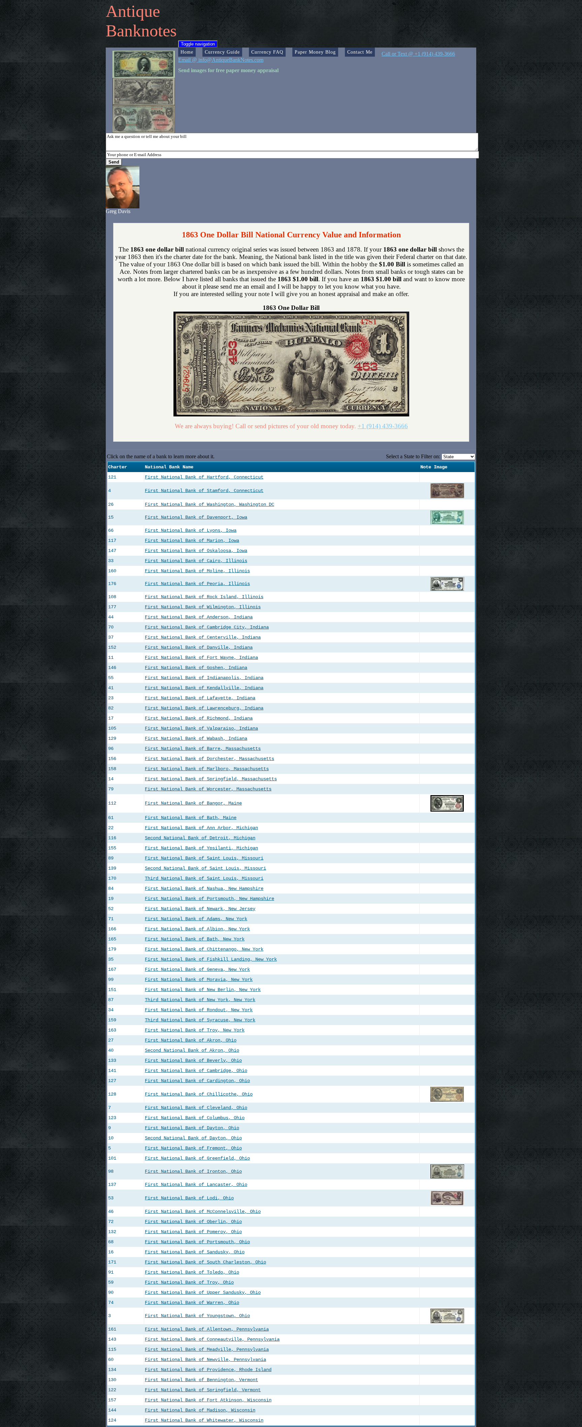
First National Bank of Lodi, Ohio (189, 1198)
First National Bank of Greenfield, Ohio (197, 1158)
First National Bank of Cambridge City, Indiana (207, 627)
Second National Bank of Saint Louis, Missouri (205, 868)
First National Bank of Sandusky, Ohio (195, 1252)
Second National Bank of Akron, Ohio (192, 1050)
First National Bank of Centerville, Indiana (203, 637)
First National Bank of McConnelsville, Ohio (203, 1211)
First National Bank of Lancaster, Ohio (196, 1184)
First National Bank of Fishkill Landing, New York (211, 959)
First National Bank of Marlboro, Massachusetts (207, 768)
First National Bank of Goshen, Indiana (196, 667)
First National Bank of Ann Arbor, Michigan (201, 828)
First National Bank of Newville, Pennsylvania (205, 1359)
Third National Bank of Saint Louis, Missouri (204, 878)
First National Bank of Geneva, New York (197, 969)
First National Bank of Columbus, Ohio (195, 1117)
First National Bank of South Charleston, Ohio (205, 1262)
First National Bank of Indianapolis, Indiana (204, 677)
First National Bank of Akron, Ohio (190, 1040)
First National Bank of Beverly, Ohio (193, 1060)
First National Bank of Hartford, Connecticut (204, 477)
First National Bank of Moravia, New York (199, 979)
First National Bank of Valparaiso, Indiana (201, 728)
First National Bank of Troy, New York (195, 1030)
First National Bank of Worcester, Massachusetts (208, 789)
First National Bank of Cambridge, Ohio (196, 1070)
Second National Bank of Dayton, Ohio (193, 1138)
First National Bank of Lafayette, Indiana (200, 698)
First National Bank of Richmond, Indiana (199, 718)
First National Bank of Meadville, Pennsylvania (207, 1349)
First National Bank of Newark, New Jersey (200, 908)
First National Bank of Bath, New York (195, 939)
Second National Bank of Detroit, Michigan (200, 838)
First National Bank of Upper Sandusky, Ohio (203, 1292)
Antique (133, 11)
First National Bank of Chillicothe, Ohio (199, 1094)
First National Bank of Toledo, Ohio (192, 1272)
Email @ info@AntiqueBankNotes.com (220, 60)
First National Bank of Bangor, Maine (193, 803)
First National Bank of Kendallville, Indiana (204, 688)
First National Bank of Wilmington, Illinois (203, 607)
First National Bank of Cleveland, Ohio (196, 1107)
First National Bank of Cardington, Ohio (197, 1080)
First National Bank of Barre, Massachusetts (203, 748)
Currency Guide (222, 52)
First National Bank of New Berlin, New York (203, 989)
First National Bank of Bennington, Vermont (201, 1379)
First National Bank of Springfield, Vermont (203, 1390)
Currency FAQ (267, 52)
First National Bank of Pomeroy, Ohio (193, 1231)
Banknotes (141, 30)
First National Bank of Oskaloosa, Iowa (196, 550)
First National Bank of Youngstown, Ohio (197, 1315)
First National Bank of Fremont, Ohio (193, 1148)
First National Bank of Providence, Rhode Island (208, 1369)
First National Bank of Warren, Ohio (192, 1302)
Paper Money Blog (315, 52)
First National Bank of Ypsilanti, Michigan (201, 848)
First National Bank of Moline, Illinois (197, 571)
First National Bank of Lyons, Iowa (190, 530)
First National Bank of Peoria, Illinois (197, 583)
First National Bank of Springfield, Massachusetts (211, 779)
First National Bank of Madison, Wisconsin (200, 1410)
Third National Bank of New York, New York (200, 999)
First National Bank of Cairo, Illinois (196, 560)
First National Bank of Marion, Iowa (192, 540)
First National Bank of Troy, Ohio (189, 1282)
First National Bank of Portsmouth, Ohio (197, 1242)
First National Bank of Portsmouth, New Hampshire (209, 898)
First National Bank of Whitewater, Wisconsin (204, 1420)
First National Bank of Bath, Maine (190, 817)
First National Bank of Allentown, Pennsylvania (207, 1329)
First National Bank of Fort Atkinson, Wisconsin (208, 1400)
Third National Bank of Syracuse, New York (200, 1020)
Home (187, 52)
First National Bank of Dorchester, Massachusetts (209, 758)
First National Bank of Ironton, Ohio (193, 1171)
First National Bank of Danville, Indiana (199, 647)
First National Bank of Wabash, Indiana (196, 738)
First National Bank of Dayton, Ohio (192, 1128)
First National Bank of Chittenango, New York (204, 949)
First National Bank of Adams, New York (196, 919)
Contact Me (360, 52)
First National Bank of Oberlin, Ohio (193, 1221)
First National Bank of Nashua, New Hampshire (204, 888)
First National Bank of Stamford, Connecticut (204, 490)
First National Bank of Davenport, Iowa (196, 517)
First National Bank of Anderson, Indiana (199, 617)
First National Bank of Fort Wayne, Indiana (201, 657)
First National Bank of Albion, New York (197, 929)
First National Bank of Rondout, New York (199, 1010)
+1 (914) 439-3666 (383, 426)
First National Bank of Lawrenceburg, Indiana (204, 708)
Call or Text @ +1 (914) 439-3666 (418, 54)
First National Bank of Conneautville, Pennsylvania (212, 1339)
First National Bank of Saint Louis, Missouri (204, 858)
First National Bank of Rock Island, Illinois (204, 597)
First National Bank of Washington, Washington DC (209, 504)
